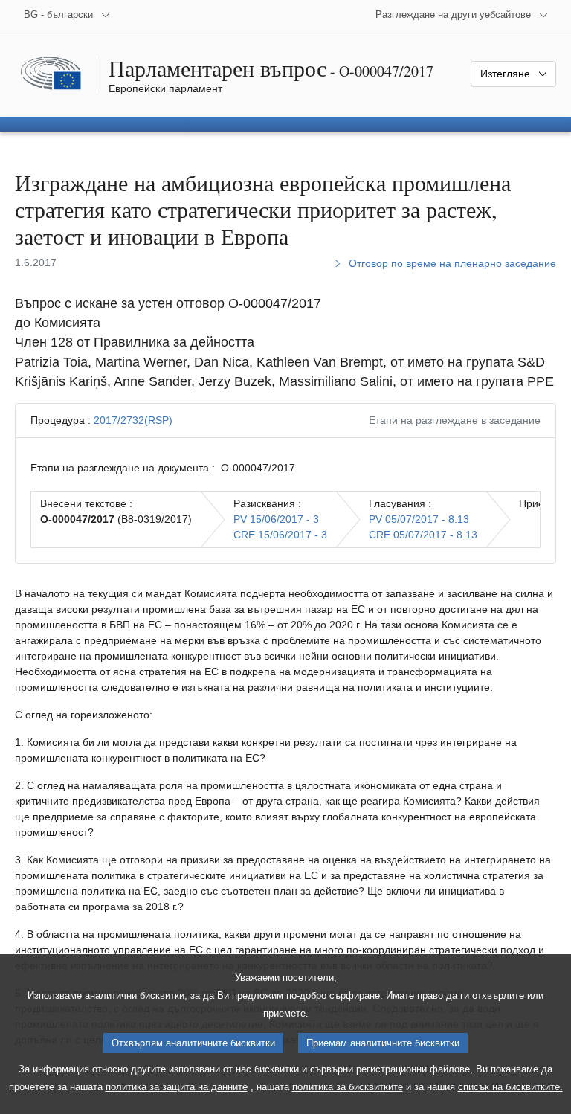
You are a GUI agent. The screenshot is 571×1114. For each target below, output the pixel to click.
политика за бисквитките (347, 1086)
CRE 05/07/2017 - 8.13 (423, 535)
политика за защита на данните (177, 1086)
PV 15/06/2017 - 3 (276, 519)
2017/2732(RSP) (133, 420)
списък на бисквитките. (510, 1086)
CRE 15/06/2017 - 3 (280, 535)
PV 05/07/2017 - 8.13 (419, 519)
